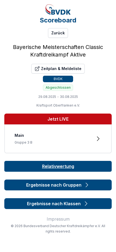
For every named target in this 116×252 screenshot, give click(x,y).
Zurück (58, 33)
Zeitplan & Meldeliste (61, 68)
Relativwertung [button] (58, 166)
